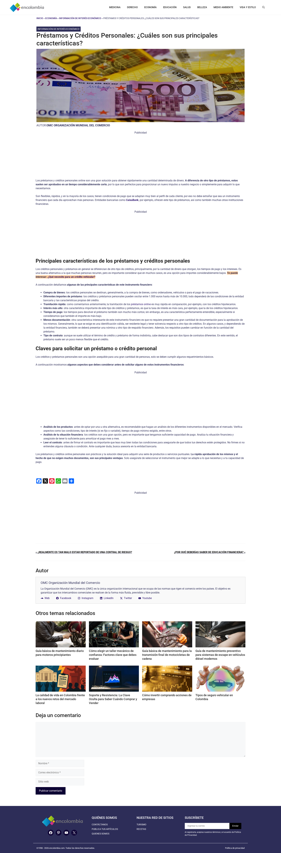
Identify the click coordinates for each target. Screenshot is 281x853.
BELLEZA (202, 7)
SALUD (187, 7)
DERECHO (132, 7)
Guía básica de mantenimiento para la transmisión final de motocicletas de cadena (167, 654)
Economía (51, 18)
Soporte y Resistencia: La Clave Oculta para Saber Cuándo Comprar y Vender (113, 699)
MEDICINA (114, 7)
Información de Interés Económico (80, 18)
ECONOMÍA (150, 7)
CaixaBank (132, 200)
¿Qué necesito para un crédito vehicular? (71, 276)
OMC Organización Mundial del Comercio (78, 125)
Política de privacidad (235, 848)
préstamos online (141, 304)
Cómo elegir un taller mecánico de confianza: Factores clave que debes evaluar (112, 654)
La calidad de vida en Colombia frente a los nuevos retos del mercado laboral (60, 699)
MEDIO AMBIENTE (223, 7)
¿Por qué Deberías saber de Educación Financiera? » (209, 552)
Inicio (39, 18)
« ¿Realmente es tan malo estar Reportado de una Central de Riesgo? (84, 552)
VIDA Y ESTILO (248, 7)
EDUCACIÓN (170, 7)
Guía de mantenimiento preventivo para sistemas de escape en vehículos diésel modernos (220, 654)
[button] (263, 7)
